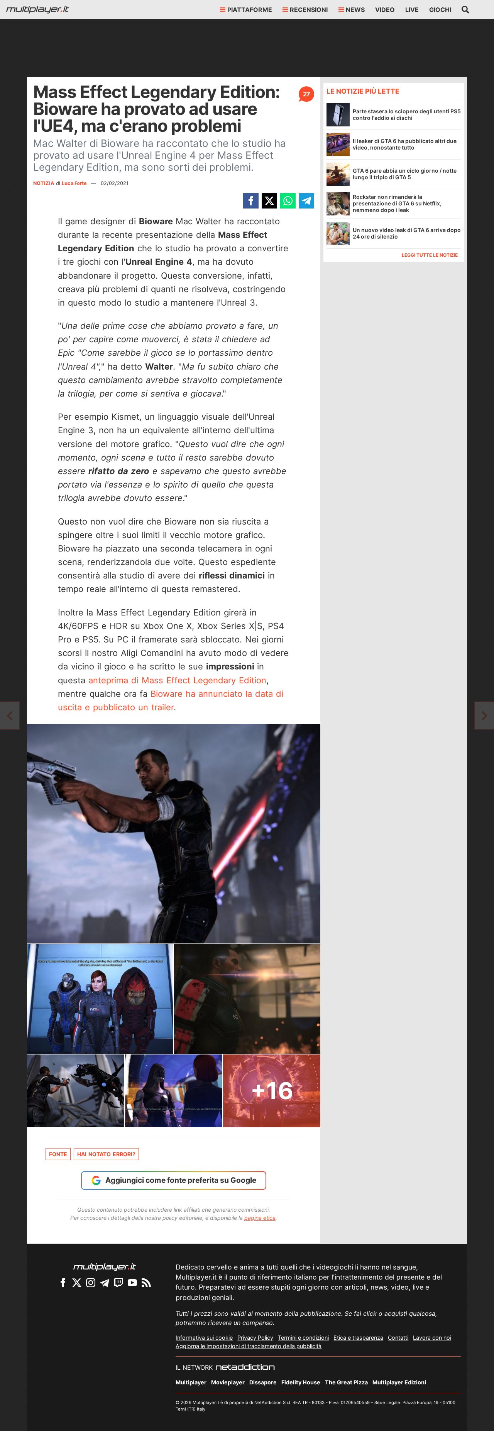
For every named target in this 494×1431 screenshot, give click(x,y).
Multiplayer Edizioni (399, 1382)
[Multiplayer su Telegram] (104, 1283)
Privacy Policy (255, 1337)
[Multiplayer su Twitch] (118, 1283)
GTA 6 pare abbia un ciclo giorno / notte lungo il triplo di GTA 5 (405, 173)
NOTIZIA (43, 183)
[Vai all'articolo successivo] (9, 715)
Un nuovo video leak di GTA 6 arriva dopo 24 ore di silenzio (407, 233)
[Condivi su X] (269, 201)
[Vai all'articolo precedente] (484, 715)
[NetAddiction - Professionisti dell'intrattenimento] (245, 1367)
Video (385, 9)
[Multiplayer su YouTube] (132, 1283)
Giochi (440, 9)
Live (412, 9)
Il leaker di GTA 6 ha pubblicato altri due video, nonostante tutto (405, 144)
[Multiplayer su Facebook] (63, 1283)
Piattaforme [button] (249, 9)
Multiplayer (191, 1382)
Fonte (58, 1154)
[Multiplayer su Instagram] (90, 1283)
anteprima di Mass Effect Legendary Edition (177, 680)
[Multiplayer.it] (37, 9)
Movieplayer (228, 1382)
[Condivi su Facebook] (251, 201)
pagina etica (260, 1217)
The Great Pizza (346, 1382)
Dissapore (263, 1382)
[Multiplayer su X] (76, 1283)
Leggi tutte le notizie (430, 254)
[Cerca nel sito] (466, 9)
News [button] (355, 9)
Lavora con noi (432, 1337)
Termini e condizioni (303, 1337)
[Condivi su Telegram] (306, 201)
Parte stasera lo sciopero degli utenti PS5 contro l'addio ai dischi (407, 114)
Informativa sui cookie (204, 1337)
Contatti (398, 1337)
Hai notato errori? (106, 1154)
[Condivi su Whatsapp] (288, 201)
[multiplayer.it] (104, 1267)
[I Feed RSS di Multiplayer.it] (146, 1283)
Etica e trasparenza (358, 1337)
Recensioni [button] (309, 9)
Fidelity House (300, 1382)
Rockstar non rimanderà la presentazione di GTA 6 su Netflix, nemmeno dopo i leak (397, 203)
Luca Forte (75, 183)
